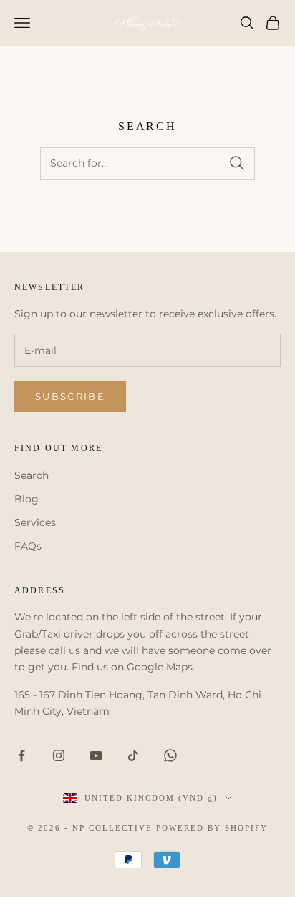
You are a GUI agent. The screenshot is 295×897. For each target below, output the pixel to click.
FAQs (28, 546)
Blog (26, 498)
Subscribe (70, 396)
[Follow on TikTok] (133, 755)
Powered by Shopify (212, 827)
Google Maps (160, 666)
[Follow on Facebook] (21, 755)
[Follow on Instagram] (59, 755)
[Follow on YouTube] (96, 755)
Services (35, 522)
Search (31, 475)
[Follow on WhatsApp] (170, 755)
